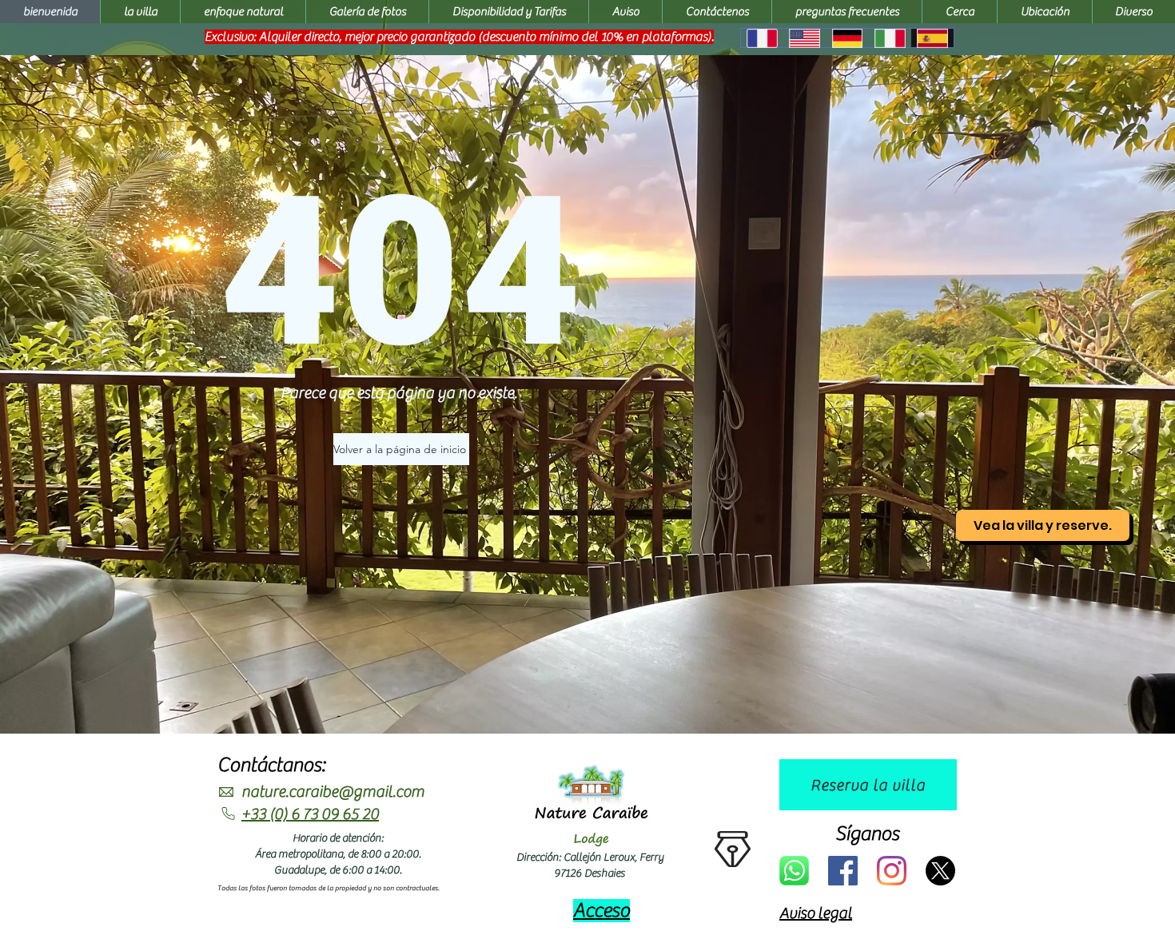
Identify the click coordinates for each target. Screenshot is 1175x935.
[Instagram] (891, 870)
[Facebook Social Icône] (843, 870)
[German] (847, 38)
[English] (804, 38)
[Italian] (889, 38)
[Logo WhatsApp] (794, 870)
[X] (940, 870)
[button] (1133, 11)
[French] (762, 38)
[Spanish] (932, 38)
